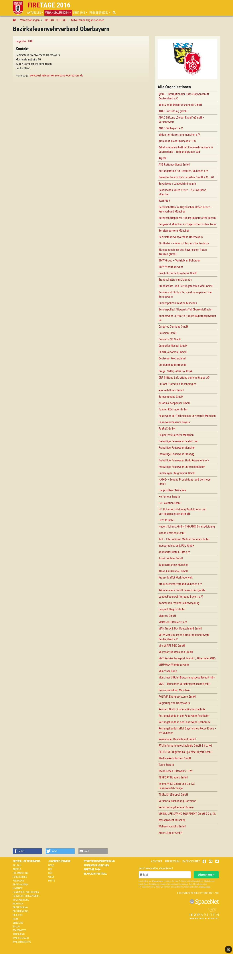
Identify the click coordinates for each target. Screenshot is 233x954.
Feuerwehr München (96, 865)
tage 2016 (48, 5)
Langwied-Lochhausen (26, 892)
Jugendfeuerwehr (59, 861)
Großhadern (20, 884)
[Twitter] (217, 861)
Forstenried (20, 876)
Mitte (51, 880)
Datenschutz (191, 861)
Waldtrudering (22, 941)
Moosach (18, 903)
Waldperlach (21, 938)
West (51, 876)
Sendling (18, 922)
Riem (15, 918)
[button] (35, 13)
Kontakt (156, 861)
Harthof (18, 888)
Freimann (18, 880)
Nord (51, 865)
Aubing (17, 869)
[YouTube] (211, 861)
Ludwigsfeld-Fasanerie (26, 895)
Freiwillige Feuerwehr (26, 861)
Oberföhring (20, 907)
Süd (50, 873)
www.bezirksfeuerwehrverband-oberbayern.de (56, 75)
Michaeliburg (21, 899)
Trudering (19, 934)
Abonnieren (206, 874)
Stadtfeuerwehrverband (99, 861)
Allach (17, 865)
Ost (50, 869)
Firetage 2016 (92, 869)
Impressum (172, 861)
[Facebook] (204, 861)
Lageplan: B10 (24, 41)
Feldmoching (20, 873)
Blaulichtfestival (95, 873)
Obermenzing (20, 911)
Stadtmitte (19, 930)
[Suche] (114, 13)
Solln (16, 926)
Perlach (18, 915)
